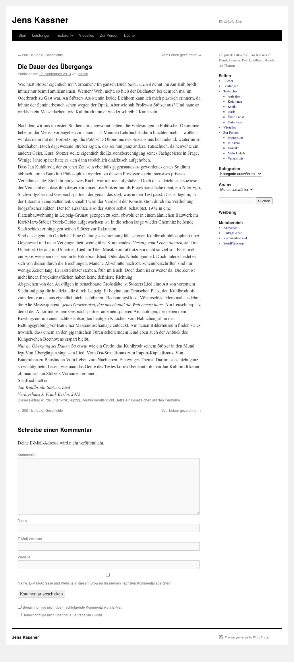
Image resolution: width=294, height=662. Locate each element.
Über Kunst (236, 116)
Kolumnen (235, 101)
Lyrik (231, 111)
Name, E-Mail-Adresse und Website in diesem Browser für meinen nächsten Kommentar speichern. (95, 583)
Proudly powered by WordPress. (247, 637)
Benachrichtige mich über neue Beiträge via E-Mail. (63, 614)
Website (24, 556)
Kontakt (233, 147)
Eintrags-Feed (232, 232)
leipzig (74, 399)
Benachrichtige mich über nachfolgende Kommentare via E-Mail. (73, 607)
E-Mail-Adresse (30, 538)
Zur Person (109, 35)
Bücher (130, 35)
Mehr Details (236, 153)
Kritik (232, 106)
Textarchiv (64, 35)
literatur (87, 399)
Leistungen (41, 35)
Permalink (173, 399)
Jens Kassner (40, 19)
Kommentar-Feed (235, 238)
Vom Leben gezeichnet (181, 54)
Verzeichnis (235, 158)
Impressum (235, 137)
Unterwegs (235, 122)
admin (83, 73)
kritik (64, 399)
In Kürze (234, 142)
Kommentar (27, 454)
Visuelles (86, 35)
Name (22, 520)
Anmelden (230, 227)
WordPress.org (233, 243)
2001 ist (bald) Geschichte (40, 54)
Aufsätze (234, 96)
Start (22, 35)
